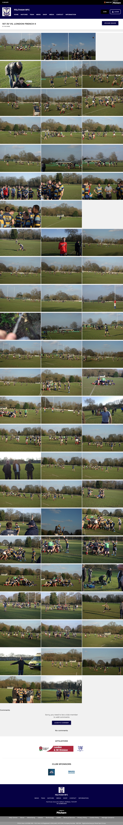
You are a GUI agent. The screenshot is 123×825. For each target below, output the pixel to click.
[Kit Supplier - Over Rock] (51, 772)
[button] (16, 14)
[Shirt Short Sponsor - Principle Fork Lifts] (71, 772)
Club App (5, 2)
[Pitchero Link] (117, 3)
